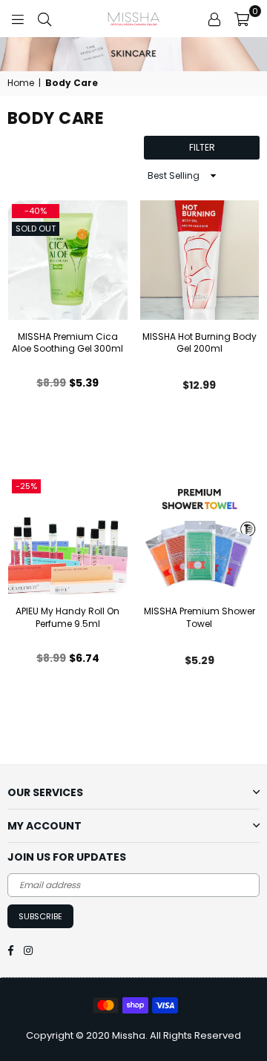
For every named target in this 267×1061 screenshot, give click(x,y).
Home (20, 83)
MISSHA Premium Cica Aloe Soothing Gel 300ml (67, 342)
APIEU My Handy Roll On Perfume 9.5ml (67, 617)
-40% (35, 211)
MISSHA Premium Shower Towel (199, 617)
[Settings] (214, 18)
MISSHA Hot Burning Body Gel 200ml (199, 342)
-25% (26, 486)
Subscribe (40, 916)
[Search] (44, 18)
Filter (202, 147)
